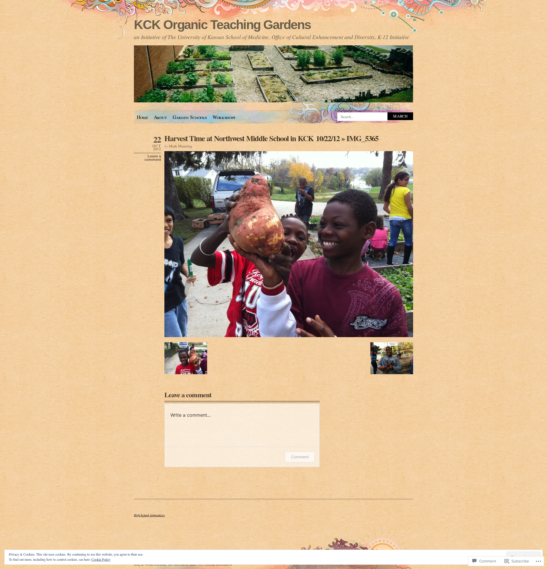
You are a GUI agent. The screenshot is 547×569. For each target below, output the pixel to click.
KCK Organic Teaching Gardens (222, 25)
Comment (300, 456)
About (160, 117)
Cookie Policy (101, 559)
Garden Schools (190, 117)
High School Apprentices (149, 515)
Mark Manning (180, 146)
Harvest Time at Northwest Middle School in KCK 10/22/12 (252, 138)
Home (142, 117)
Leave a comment (152, 158)
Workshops (224, 117)
